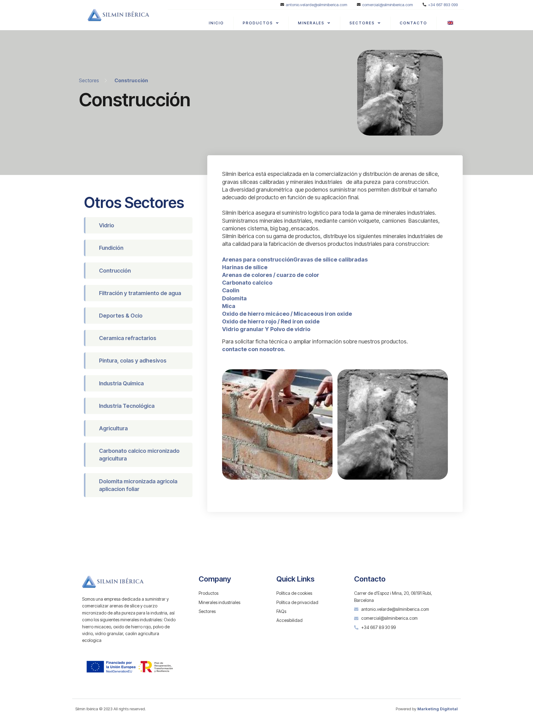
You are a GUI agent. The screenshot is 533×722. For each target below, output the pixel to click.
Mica (228, 306)
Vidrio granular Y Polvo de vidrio (266, 329)
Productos (258, 23)
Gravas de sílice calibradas (330, 259)
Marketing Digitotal (437, 708)
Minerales (311, 23)
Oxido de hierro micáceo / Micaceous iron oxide (287, 313)
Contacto (413, 23)
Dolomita (234, 298)
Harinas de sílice (244, 267)
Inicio (216, 23)
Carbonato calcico (247, 282)
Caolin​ (230, 290)
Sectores (362, 23)
